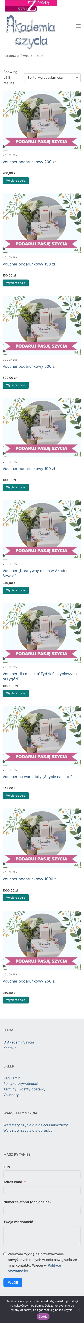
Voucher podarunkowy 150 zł (29, 264)
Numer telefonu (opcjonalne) (27, 1202)
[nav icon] (78, 26)
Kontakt (9, 1048)
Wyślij (13, 1282)
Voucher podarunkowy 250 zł (29, 981)
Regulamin (11, 1078)
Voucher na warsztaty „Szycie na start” (38, 776)
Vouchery (10, 155)
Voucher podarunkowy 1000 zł (30, 879)
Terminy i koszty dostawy (24, 1089)
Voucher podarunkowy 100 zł (29, 468)
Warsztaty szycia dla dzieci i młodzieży (35, 1125)
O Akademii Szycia (18, 1042)
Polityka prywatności (20, 1083)
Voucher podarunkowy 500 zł (29, 366)
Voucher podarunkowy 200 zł (29, 162)
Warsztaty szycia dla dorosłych (28, 1130)
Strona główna (17, 56)
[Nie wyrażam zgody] (78, 1309)
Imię (6, 1166)
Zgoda (43, 1316)
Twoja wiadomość (18, 1222)
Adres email (13, 1182)
